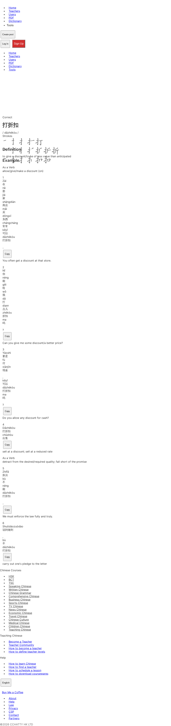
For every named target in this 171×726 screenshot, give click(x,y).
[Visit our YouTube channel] (14, 689)
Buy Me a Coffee (12, 692)
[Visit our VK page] (10, 689)
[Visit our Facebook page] (2, 689)
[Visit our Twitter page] (6, 689)
